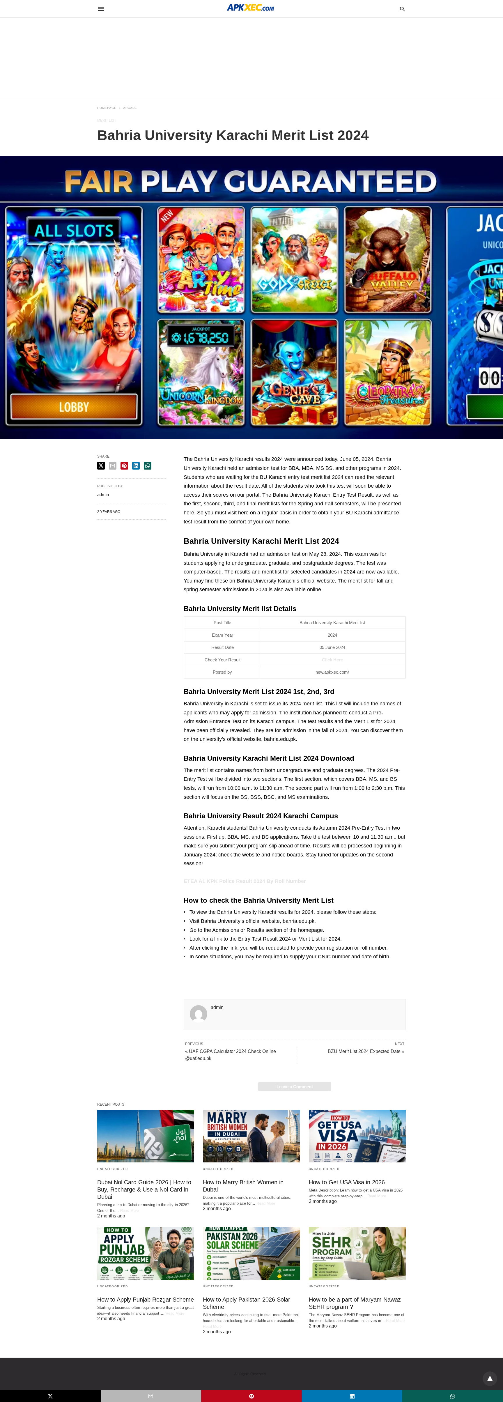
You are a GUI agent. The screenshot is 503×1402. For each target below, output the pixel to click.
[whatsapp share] (147, 466)
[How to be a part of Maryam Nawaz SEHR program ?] (357, 1253)
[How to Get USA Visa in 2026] (357, 1136)
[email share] (112, 466)
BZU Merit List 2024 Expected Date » (366, 1051)
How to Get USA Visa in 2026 (347, 1182)
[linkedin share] (136, 466)
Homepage (106, 107)
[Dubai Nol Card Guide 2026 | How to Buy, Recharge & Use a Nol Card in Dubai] (145, 1136)
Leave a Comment (295, 1086)
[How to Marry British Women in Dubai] (251, 1136)
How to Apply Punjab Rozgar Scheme (145, 1299)
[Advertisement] (174, 41)
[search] (402, 9)
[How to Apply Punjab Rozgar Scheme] (145, 1253)
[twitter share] (101, 466)
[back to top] (490, 1378)
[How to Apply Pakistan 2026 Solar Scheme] (251, 1253)
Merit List (106, 120)
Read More (129, 1210)
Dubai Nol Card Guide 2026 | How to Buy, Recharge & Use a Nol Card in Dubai (144, 1189)
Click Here (332, 659)
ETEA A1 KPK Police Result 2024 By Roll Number (245, 881)
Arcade (130, 107)
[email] (151, 1396)
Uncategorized (112, 1169)
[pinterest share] (124, 466)
